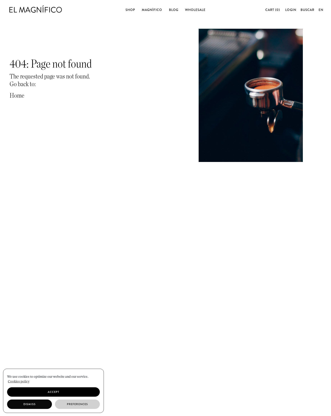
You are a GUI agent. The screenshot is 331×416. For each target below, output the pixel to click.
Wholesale (195, 10)
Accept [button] (53, 392)
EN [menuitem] (321, 9)
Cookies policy (18, 381)
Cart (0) (273, 9)
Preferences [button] (77, 404)
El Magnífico (35, 9)
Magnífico (152, 10)
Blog (173, 10)
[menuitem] (321, 9)
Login (290, 9)
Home (17, 95)
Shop (130, 10)
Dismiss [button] (29, 404)
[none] (320, 10)
